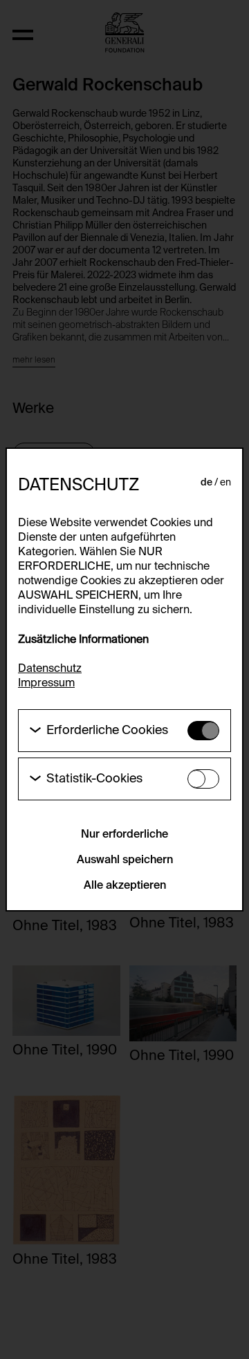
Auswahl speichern (125, 860)
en (225, 483)
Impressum (46, 683)
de (206, 483)
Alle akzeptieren (125, 885)
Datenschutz (50, 669)
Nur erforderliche (124, 834)
